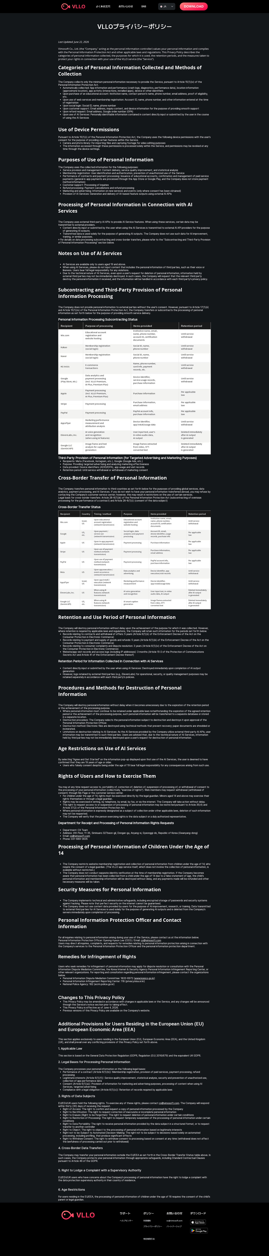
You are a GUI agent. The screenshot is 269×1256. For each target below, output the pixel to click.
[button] (125, 6)
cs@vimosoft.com (80, 835)
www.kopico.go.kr (144, 978)
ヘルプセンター (126, 1221)
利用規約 (147, 1221)
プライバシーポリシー (152, 1226)
